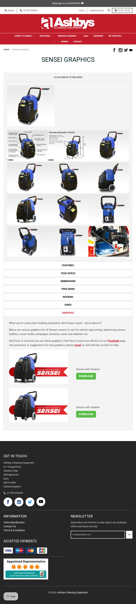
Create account (96, 10)
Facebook (113, 340)
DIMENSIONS (68, 281)
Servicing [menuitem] (98, 36)
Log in (82, 10)
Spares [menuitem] (64, 42)
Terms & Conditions (14, 530)
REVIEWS (68, 297)
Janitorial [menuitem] (44, 36)
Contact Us (10, 526)
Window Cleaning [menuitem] (67, 36)
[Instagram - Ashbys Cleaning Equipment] (120, 49)
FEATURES (68, 265)
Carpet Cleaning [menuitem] (23, 36)
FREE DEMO (68, 289)
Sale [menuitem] (86, 36)
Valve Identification (14, 522)
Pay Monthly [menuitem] (115, 36)
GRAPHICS (68, 312)
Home (6, 50)
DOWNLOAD (86, 376)
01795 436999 (30, 10)
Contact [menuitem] (77, 42)
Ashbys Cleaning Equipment (72, 592)
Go (129, 534)
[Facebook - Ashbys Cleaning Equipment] (115, 49)
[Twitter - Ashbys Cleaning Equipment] (125, 49)
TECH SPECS (68, 273)
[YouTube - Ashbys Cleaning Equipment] (130, 50)
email (78, 345)
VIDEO (68, 304)
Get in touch (15, 456)
